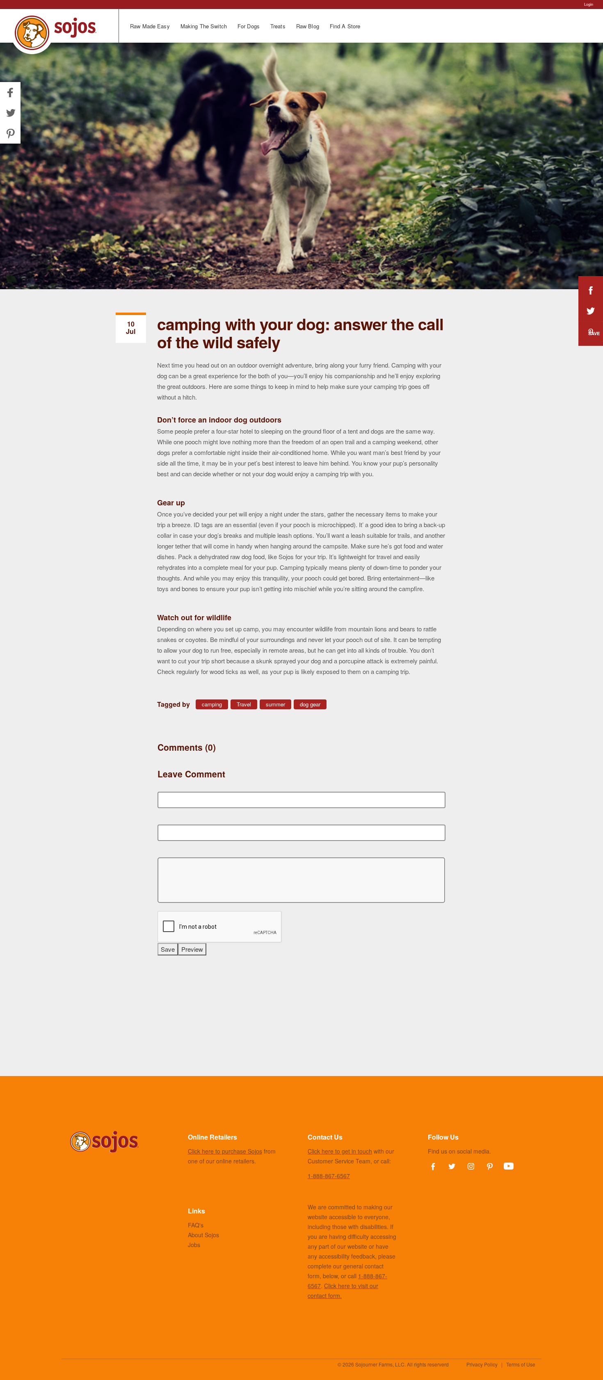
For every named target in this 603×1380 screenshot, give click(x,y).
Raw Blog (307, 26)
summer (275, 704)
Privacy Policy (482, 1364)
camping (212, 704)
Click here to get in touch (340, 1151)
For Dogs (249, 26)
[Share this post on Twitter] (590, 311)
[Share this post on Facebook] (590, 290)
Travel (244, 704)
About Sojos (203, 1235)
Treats (278, 26)
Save (594, 333)
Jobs (194, 1245)
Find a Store (345, 26)
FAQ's (195, 1225)
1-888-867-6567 (329, 1176)
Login (588, 4)
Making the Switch (203, 26)
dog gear (310, 704)
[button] (10, 113)
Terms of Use (520, 1364)
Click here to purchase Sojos (225, 1151)
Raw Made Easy (150, 26)
